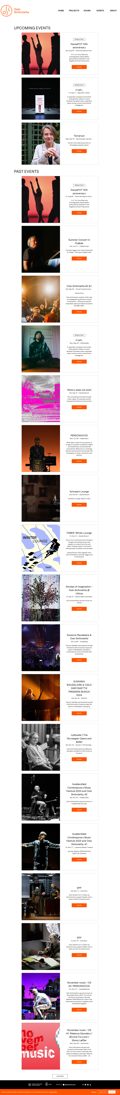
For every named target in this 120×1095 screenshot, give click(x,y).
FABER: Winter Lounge (79, 532)
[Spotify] (88, 1084)
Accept (112, 1092)
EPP (79, 887)
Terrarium (79, 135)
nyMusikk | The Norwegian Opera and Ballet (79, 738)
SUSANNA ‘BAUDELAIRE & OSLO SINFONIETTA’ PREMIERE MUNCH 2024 (79, 688)
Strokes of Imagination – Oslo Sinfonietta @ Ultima (79, 590)
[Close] (118, 1091)
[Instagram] (85, 1084)
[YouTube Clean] (90, 1084)
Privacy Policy (53, 1092)
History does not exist (79, 389)
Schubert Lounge (79, 491)
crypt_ (79, 89)
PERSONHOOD (79, 435)
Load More (60, 1076)
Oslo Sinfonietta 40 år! (79, 286)
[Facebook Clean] (83, 1084)
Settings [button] (94, 1092)
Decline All (102, 1092)
